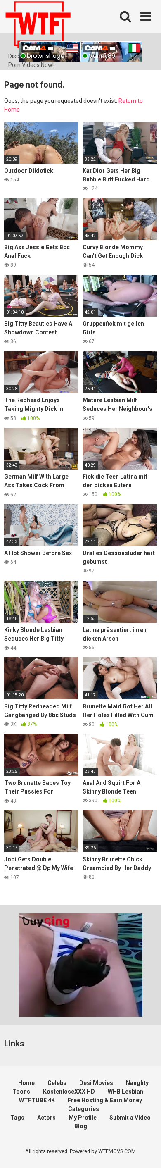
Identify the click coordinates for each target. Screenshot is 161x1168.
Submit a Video (130, 1117)
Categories (83, 1109)
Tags (17, 1117)
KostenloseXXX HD (69, 1091)
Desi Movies (96, 1083)
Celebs (56, 1083)
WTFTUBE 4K (37, 1100)
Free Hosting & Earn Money (105, 1100)
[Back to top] (146, 1151)
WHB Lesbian (125, 1091)
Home (26, 1083)
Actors (46, 1117)
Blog (80, 1126)
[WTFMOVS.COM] (38, 26)
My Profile (83, 1117)
